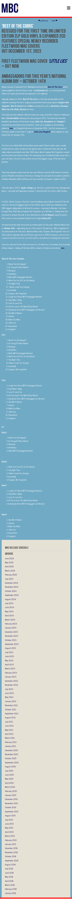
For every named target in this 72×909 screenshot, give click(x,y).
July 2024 (9, 603)
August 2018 (10, 864)
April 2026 (9, 566)
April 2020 (9, 783)
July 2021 (9, 721)
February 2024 (11, 623)
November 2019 (11, 803)
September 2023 (12, 644)
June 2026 (9, 558)
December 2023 (11, 631)
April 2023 (9, 664)
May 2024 (9, 611)
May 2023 (9, 660)
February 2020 (11, 791)
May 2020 (9, 778)
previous (44, 20)
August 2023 (10, 648)
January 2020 (10, 795)
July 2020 (9, 770)
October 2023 (10, 640)
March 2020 (10, 787)
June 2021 (9, 725)
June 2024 (9, 607)
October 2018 (10, 856)
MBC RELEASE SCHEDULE (16, 547)
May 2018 (9, 876)
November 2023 (11, 636)
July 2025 (9, 578)
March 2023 (10, 668)
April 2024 (9, 615)
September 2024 (12, 595)
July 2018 (9, 868)
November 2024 (11, 586)
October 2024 (10, 591)
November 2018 (11, 852)
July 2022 (9, 689)
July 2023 (9, 652)
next (53, 20)
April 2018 (9, 881)
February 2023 (11, 672)
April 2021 (9, 734)
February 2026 (11, 574)
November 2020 (11, 754)
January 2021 (10, 746)
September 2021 (11, 713)
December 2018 (11, 848)
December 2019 (11, 799)
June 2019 (9, 823)
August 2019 (10, 815)
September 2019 (11, 811)
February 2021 (11, 742)
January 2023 (10, 676)
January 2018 (10, 893)
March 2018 (10, 885)
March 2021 (10, 738)
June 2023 (9, 656)
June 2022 (9, 693)
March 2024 (10, 619)
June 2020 (9, 774)
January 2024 (10, 627)
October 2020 (10, 758)
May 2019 (9, 827)
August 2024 (10, 599)
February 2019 (11, 840)
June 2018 (9, 872)
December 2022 (11, 681)
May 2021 (9, 730)
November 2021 (11, 705)
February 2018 (11, 889)
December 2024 (11, 582)
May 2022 (9, 697)
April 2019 (9, 832)
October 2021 (10, 709)
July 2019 (9, 819)
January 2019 (10, 844)
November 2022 (11, 685)
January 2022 (10, 701)
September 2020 (12, 762)
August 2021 (10, 717)
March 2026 (10, 570)
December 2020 (11, 750)
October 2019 (10, 807)
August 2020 (10, 766)
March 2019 (10, 836)
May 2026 (9, 562)
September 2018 (11, 860)
